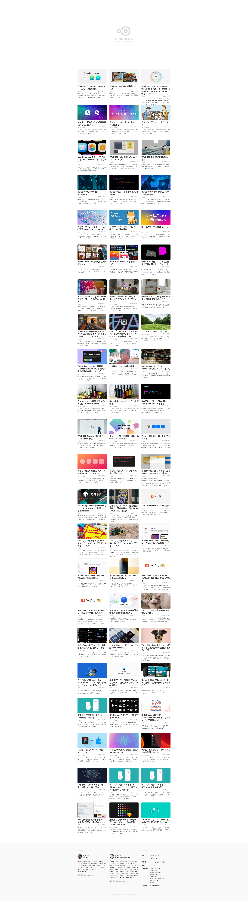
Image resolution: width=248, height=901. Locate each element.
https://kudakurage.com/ (122, 881)
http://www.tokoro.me (89, 875)
